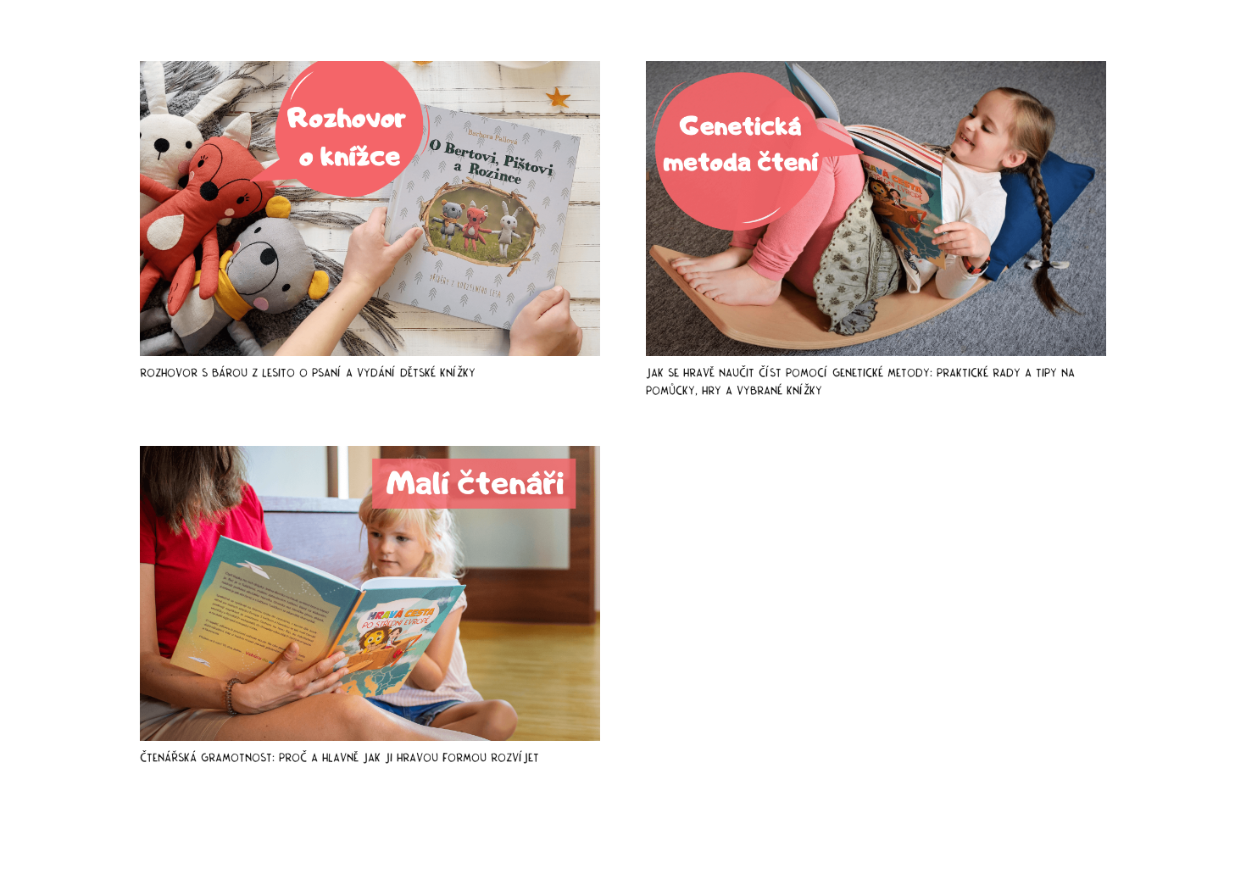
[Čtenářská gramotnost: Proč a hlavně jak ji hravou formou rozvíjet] (370, 593)
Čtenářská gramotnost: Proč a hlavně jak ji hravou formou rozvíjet (339, 757)
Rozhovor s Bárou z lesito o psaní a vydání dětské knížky (308, 372)
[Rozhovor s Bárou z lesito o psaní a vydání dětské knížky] (370, 208)
